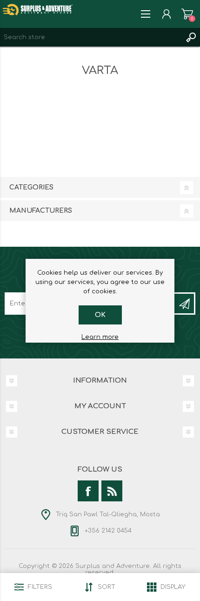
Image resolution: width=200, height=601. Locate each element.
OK (100, 314)
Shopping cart (187, 14)
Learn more (100, 337)
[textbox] (90, 37)
